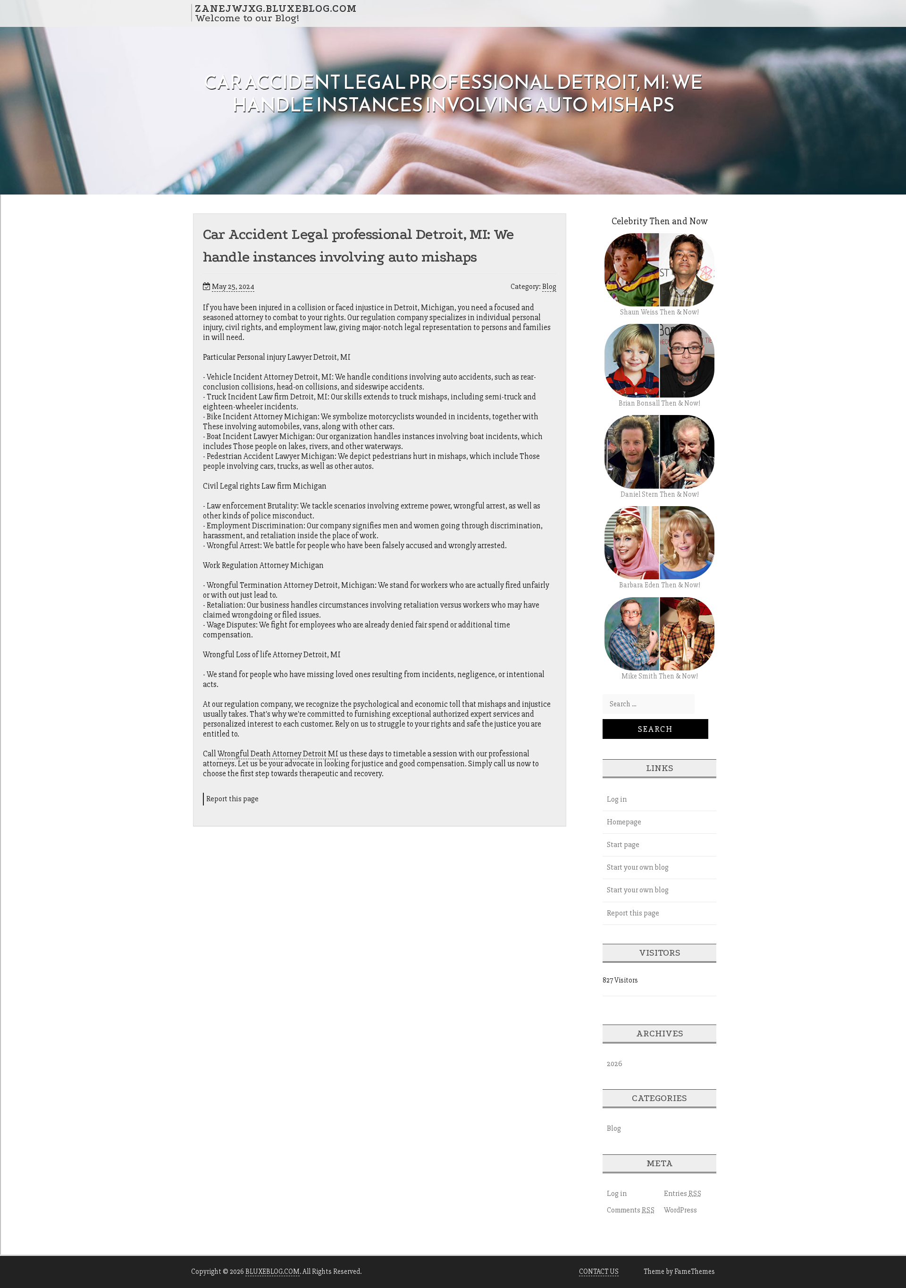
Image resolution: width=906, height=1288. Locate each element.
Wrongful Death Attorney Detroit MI (278, 754)
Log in (617, 799)
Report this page (232, 799)
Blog (549, 286)
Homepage (624, 822)
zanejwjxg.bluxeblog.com (276, 8)
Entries (683, 1193)
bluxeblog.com (272, 1271)
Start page (623, 844)
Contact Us (599, 1271)
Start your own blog (638, 867)
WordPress (680, 1210)
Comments (631, 1210)
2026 (614, 1063)
